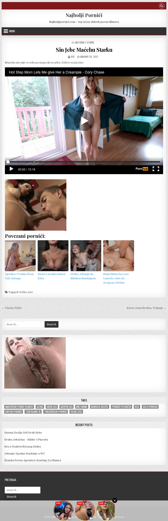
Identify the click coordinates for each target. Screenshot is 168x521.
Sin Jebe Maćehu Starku (84, 49)
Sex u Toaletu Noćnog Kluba (22, 446)
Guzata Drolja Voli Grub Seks (23, 432)
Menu (12, 31)
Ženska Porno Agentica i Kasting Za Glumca (32, 460)
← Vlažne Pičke (12, 307)
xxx (73, 56)
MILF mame (81, 407)
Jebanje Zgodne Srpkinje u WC (24, 453)
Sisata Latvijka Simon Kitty (51, 276)
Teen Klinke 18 (33, 412)
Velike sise (26, 292)
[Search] (161, 6)
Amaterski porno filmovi (19, 407)
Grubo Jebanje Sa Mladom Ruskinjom (83, 276)
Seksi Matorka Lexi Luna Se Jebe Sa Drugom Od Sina (115, 278)
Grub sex (52, 407)
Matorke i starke (84, 42)
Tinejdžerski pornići (55, 412)
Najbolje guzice (99, 407)
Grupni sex (66, 407)
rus (137, 407)
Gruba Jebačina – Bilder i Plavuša (26, 439)
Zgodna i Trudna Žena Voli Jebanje (19, 276)
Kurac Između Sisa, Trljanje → (146, 307)
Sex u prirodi (150, 407)
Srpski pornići (13, 412)
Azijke (40, 407)
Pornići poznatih (121, 407)
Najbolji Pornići (84, 15)
